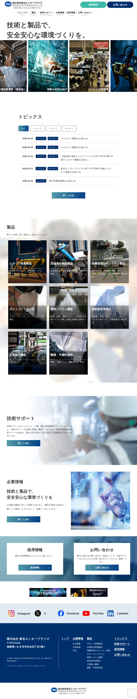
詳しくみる (68, 195)
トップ (65, 638)
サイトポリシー (36, 666)
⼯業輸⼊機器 (93, 664)
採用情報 (119, 649)
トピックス (121, 638)
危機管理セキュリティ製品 (99, 650)
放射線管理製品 (94, 661)
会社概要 (77, 644)
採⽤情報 (35, 567)
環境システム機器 (95, 657)
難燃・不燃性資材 (95, 668)
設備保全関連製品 (95, 647)
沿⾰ (75, 650)
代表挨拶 (77, 647)
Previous (2, 61)
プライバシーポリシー (16, 666)
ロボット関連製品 (95, 644)
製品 (89, 638)
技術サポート (122, 643)
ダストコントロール (96, 654)
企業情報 (78, 638)
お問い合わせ (120, 4)
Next (135, 61)
